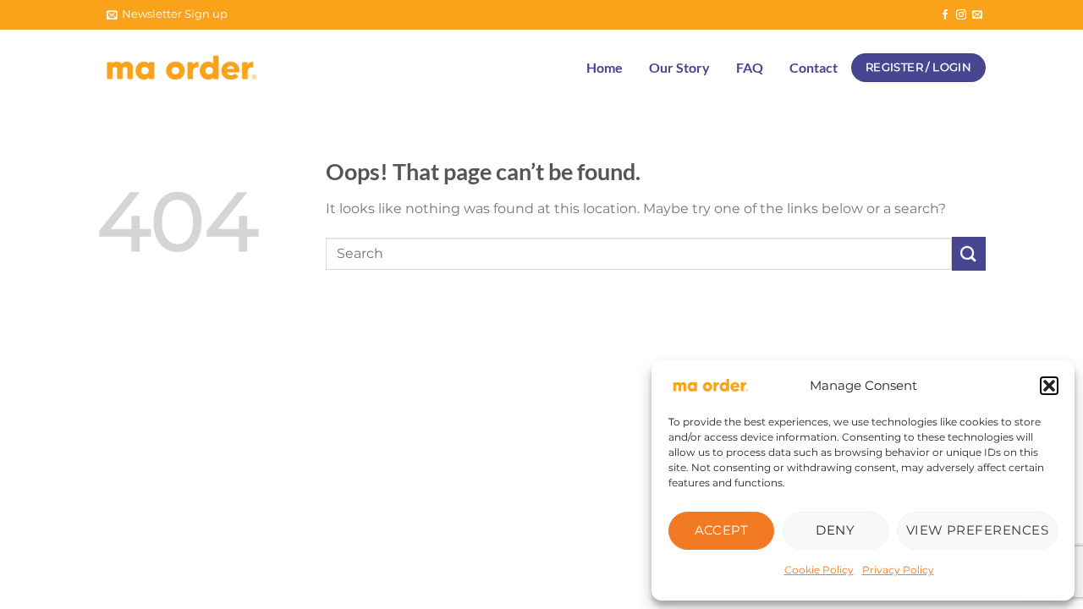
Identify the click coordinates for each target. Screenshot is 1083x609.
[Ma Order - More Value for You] (182, 68)
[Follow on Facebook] (945, 15)
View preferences (977, 530)
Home (604, 67)
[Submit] (969, 253)
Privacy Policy (898, 569)
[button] (1049, 385)
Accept (722, 530)
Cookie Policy (819, 569)
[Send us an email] (977, 15)
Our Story (679, 67)
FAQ (749, 67)
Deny (835, 530)
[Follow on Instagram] (961, 15)
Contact (813, 67)
